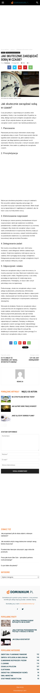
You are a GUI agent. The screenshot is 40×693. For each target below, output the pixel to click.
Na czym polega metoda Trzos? (23, 397)
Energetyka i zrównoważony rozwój (14, 673)
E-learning (5, 663)
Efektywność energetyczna (11, 679)
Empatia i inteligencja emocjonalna (14, 657)
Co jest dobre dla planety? (9, 565)
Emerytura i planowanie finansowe (14, 654)
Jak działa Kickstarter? (21, 639)
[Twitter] (23, 609)
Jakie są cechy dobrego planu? (23, 416)
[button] (37, 2)
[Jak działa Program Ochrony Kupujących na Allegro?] (6, 623)
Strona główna (5, 49)
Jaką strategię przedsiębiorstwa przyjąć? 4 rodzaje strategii (24, 630)
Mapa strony (20, 687)
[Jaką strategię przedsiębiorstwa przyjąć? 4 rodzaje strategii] (6, 632)
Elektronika (5, 670)
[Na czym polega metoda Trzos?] (6, 399)
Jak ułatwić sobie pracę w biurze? (24, 406)
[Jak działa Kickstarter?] (6, 642)
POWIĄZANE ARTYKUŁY (10, 391)
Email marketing (7, 676)
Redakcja (7, 63)
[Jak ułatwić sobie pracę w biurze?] (6, 408)
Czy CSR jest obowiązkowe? (34, 359)
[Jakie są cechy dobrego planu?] (6, 418)
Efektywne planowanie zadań (13, 52)
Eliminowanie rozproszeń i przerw (13, 660)
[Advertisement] (20, 26)
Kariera (3, 52)
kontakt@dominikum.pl (27, 604)
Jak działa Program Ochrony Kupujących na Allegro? (22, 621)
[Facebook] (17, 609)
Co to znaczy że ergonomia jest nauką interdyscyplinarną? (9, 360)
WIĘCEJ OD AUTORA (29, 391)
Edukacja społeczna (8, 666)
